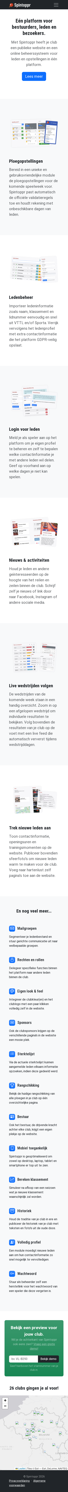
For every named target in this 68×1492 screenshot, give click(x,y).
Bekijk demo (48, 1359)
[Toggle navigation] (56, 5)
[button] (34, 1429)
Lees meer (34, 76)
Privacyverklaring (19, 1480)
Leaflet (21, 1468)
